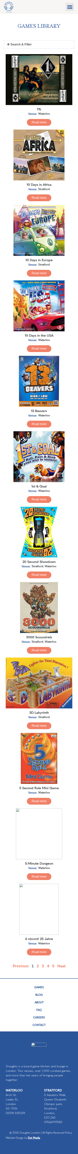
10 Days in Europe (39, 259)
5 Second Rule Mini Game (39, 787)
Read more (39, 122)
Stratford (44, 189)
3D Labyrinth (39, 712)
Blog (39, 995)
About (39, 1002)
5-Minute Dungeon (39, 863)
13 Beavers (39, 410)
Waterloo (44, 113)
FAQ (39, 1010)
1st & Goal (39, 486)
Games (39, 987)
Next (61, 965)
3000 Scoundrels (39, 637)
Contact (39, 1025)
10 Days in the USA (39, 335)
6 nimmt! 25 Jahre (39, 938)
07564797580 (53, 1122)
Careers (39, 1017)
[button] (70, 7)
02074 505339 (15, 1113)
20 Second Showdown (39, 561)
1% (39, 109)
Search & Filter (21, 44)
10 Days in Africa (39, 184)
